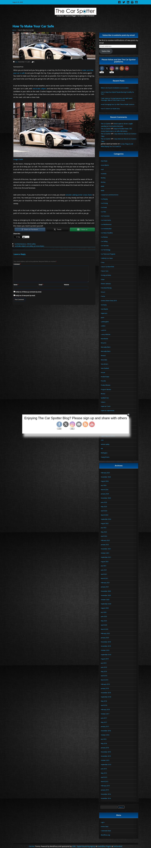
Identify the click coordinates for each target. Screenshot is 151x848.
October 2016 (105, 735)
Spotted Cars (105, 398)
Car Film (103, 212)
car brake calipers (20, 246)
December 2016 (106, 731)
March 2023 (104, 515)
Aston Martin (105, 165)
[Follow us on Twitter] (124, 3)
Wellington (104, 453)
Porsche (103, 381)
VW (102, 448)
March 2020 (104, 629)
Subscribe (106, 51)
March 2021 (104, 578)
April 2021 (104, 574)
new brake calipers (39, 89)
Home (14, 30)
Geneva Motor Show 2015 (109, 300)
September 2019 (106, 654)
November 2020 (106, 595)
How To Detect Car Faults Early (110, 108)
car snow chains (39, 246)
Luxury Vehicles (105, 334)
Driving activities (106, 275)
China (102, 262)
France (103, 296)
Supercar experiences (107, 410)
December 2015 (106, 752)
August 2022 (105, 523)
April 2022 (104, 536)
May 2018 (104, 701)
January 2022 (105, 544)
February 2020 (105, 633)
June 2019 (104, 667)
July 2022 (103, 527)
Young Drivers (105, 457)
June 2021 (104, 570)
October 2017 (105, 714)
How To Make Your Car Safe (33, 26)
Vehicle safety (31, 244)
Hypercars (104, 313)
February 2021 (105, 582)
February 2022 (105, 540)
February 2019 (105, 684)
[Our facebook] (119, 3)
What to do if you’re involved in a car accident (114, 88)
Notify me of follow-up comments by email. (28, 292)
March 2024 (104, 489)
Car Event (104, 207)
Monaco (103, 355)
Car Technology (105, 250)
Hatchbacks (104, 309)
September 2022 (106, 519)
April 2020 (104, 625)
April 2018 (104, 705)
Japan (102, 317)
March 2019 (104, 680)
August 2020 (105, 608)
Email (41, 284)
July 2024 (103, 485)
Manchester (104, 338)
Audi (102, 169)
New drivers (104, 364)
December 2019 (106, 642)
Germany (104, 305)
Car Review (104, 237)
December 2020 (106, 591)
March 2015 (104, 781)
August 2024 (105, 481)
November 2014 (106, 798)
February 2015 (105, 786)
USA (102, 440)
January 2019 (105, 688)
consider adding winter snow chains (78, 195)
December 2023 (106, 498)
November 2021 (106, 549)
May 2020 (104, 621)
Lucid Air (103, 330)
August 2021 (105, 561)
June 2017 (104, 718)
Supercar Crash (105, 406)
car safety (30, 246)
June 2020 (104, 616)
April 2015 (104, 777)
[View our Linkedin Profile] (128, 3)
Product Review (105, 385)
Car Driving (104, 203)
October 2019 (105, 650)
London (103, 326)
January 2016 (105, 748)
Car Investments (106, 220)
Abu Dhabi (104, 161)
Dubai (102, 279)
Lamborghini (105, 322)
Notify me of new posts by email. (25, 295)
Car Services (105, 245)
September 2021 (106, 557)
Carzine (32, 846)
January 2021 (105, 587)
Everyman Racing (106, 288)
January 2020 (105, 637)
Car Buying (104, 199)
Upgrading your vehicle (108, 436)
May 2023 (104, 506)
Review (103, 393)
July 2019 (103, 663)
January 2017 (105, 726)
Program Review (106, 389)
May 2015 (104, 773)
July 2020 (103, 612)
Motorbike (104, 360)
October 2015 (105, 760)
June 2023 (104, 502)
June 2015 (104, 769)
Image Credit (18, 159)
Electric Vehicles (106, 283)
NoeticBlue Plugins (104, 846)
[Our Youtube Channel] (136, 3)
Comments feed (106, 831)
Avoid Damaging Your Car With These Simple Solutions (117, 104)
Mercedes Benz (105, 347)
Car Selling (104, 241)
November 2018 (106, 693)
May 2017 (104, 722)
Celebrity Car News (107, 258)
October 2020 (105, 599)
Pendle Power (105, 377)
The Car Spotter (106, 123)
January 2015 (105, 790)
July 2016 (103, 739)
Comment (17, 264)
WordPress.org (105, 835)
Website (66, 284)
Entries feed (104, 826)
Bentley (103, 178)
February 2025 (105, 473)
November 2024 (106, 477)
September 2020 (106, 604)
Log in (102, 822)
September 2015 (106, 764)
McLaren (103, 343)
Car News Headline (107, 233)
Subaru (103, 402)
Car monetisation (106, 228)
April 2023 (104, 511)
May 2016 (104, 743)
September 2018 (106, 697)
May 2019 (104, 671)
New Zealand (105, 368)
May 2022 (104, 532)
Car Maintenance (20, 244)
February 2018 (105, 709)
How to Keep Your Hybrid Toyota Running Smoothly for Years (117, 93)
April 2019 (104, 676)
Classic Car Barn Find (107, 267)
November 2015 (106, 756)
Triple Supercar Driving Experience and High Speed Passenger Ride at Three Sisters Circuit (116, 99)
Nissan (103, 372)
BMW (102, 186)
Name (16, 284)
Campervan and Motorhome (109, 195)
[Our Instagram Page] (132, 3)
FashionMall (117, 846)
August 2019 (105, 659)
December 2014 (106, 794)
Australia (103, 173)
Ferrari (103, 292)
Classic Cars (104, 271)
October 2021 (105, 553)
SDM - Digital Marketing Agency (83, 846)
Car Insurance (105, 216)
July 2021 (103, 566)
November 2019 (106, 646)
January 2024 (105, 494)
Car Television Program (108, 254)
